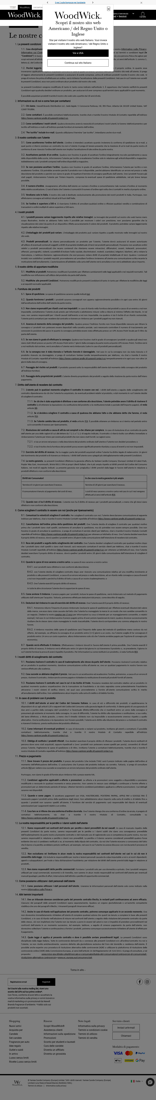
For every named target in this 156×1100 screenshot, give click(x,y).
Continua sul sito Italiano (78, 62)
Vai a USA (78, 53)
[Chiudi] (108, 9)
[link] (78, 16)
